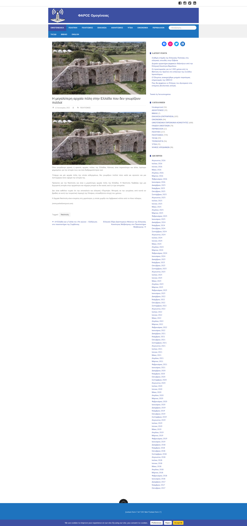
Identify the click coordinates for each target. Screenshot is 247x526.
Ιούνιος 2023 (157, 278)
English (75, 34)
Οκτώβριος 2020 (158, 377)
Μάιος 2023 (156, 281)
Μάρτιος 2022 (157, 324)
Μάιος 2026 (156, 170)
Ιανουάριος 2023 (158, 293)
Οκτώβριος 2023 (158, 265)
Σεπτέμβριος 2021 (159, 343)
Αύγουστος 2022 (158, 309)
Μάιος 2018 (156, 466)
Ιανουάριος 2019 (158, 442)
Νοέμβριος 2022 (158, 299)
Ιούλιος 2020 (157, 386)
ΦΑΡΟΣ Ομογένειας (93, 15)
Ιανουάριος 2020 (158, 404)
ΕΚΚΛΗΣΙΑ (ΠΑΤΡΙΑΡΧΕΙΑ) (163, 116)
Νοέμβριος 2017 (158, 485)
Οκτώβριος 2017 (158, 488)
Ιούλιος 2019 (157, 423)
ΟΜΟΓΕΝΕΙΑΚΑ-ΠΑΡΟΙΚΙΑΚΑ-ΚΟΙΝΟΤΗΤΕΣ (170, 122)
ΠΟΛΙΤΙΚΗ (73, 28)
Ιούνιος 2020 (157, 389)
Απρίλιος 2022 (158, 321)
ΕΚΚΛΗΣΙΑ (102, 28)
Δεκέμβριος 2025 (158, 185)
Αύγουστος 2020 (158, 383)
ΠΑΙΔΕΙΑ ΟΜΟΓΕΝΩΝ (161, 126)
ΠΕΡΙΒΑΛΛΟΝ (158, 28)
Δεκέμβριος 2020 (158, 370)
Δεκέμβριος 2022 (158, 296)
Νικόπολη (65, 214)
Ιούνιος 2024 (157, 241)
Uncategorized (157, 107)
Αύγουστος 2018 (158, 457)
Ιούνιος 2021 (157, 352)
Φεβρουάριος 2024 (159, 253)
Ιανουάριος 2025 (158, 219)
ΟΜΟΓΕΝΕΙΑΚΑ (57, 28)
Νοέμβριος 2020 (158, 374)
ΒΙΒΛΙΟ (64, 34)
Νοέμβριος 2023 (158, 262)
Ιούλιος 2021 (157, 349)
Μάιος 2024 (156, 244)
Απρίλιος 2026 (158, 173)
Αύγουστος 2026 (158, 160)
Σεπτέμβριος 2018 (159, 454)
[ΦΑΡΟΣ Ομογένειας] (57, 15)
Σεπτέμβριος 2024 (159, 231)
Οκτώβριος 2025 (158, 191)
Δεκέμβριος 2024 (158, 222)
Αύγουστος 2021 (158, 346)
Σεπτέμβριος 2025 (159, 194)
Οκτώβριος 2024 (158, 228)
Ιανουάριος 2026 (158, 182)
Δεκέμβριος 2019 (158, 408)
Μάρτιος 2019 (157, 435)
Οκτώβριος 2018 (158, 451)
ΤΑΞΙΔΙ (53, 34)
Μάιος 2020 (156, 392)
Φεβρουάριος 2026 (159, 179)
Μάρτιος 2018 (157, 472)
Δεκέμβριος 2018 (158, 445)
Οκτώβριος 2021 (158, 340)
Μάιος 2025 (156, 207)
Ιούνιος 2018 (157, 463)
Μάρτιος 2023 (157, 287)
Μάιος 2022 (156, 318)
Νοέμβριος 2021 (158, 336)
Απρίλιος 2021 (158, 358)
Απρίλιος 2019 (158, 432)
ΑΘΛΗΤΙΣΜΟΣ (117, 28)
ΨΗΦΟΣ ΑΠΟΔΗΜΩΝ (161, 147)
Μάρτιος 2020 (157, 398)
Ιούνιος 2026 (157, 166)
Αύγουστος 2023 (158, 272)
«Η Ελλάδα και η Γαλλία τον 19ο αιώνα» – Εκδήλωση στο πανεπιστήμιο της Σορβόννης (74, 223)
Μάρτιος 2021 (157, 361)
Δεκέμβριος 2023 (158, 259)
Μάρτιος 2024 (157, 250)
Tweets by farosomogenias (160, 94)
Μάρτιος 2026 (157, 176)
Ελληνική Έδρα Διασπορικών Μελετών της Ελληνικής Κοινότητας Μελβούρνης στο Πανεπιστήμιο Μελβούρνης (124, 224)
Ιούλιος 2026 (157, 163)
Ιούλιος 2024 (157, 238)
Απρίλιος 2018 (158, 469)
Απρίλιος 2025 (158, 210)
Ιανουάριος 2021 (158, 367)
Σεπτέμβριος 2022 (159, 306)
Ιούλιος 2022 (157, 312)
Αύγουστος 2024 (158, 234)
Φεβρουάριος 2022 (159, 327)
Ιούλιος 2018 (157, 460)
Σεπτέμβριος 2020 (159, 380)
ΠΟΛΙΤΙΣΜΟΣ (87, 28)
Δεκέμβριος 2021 (158, 333)
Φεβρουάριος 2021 (159, 364)
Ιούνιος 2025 (157, 204)
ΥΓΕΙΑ (130, 28)
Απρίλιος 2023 (158, 284)
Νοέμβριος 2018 (158, 448)
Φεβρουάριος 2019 (159, 438)
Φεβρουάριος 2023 (159, 290)
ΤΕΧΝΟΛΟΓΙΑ (157, 141)
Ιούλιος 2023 (157, 275)
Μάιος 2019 (156, 429)
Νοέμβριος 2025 (158, 188)
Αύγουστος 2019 (158, 420)
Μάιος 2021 (156, 355)
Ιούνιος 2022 (157, 315)
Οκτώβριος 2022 (158, 302)
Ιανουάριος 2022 (158, 330)
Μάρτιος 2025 (157, 213)
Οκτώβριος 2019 (158, 414)
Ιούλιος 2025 (157, 200)
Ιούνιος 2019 (157, 426)
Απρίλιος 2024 (158, 247)
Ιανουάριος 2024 (158, 256)
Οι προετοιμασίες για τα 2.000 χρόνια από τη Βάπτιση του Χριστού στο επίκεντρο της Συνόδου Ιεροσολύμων (172, 71)
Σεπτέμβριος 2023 (159, 268)
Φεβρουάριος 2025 (159, 216)
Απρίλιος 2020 (158, 395)
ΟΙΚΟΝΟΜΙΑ (142, 28)
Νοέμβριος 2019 (158, 411)
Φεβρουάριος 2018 (159, 475)
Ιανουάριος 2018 (158, 479)
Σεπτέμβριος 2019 (159, 417)
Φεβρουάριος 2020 (159, 401)
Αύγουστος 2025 (158, 197)
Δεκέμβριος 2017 (158, 482)
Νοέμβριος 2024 (158, 225)
